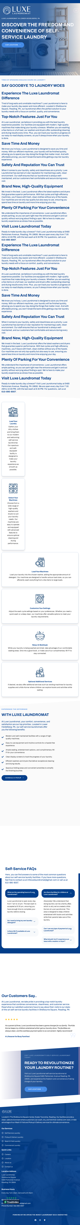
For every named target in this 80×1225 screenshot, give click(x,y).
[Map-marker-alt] (44, 1220)
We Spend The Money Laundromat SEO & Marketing (45, 1215)
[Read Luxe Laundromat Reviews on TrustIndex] (11, 1203)
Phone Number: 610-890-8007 (13, 1206)
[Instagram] (40, 1220)
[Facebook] (35, 1220)
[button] (21, 893)
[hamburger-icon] (76, 10)
